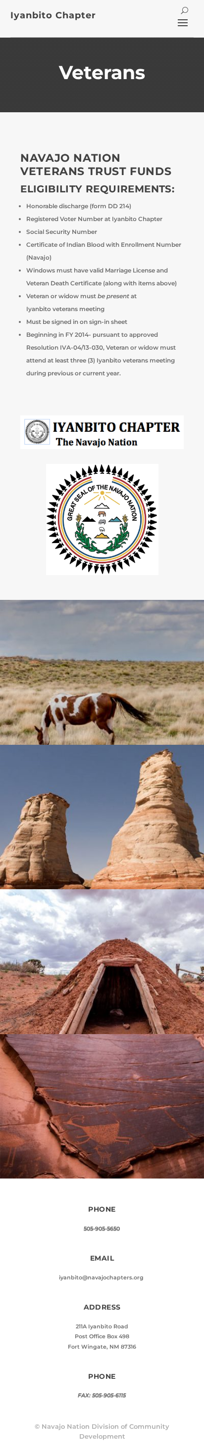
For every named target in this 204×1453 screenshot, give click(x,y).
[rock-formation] (102, 887)
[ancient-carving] (102, 1176)
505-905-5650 (102, 1229)
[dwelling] (102, 1032)
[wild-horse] (102, 742)
